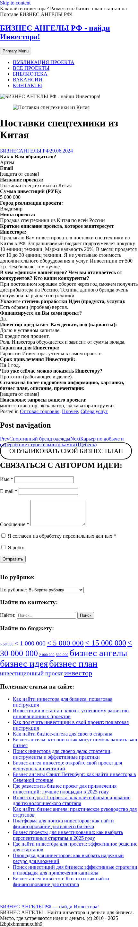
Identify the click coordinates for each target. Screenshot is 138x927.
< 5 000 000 (65, 643)
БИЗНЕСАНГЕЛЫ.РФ (25, 150)
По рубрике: (13, 589)
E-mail (8, 491)
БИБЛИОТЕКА (30, 74)
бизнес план (73, 663)
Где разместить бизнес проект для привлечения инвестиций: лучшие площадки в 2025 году (64, 788)
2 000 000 (47, 655)
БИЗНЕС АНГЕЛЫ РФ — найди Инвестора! (49, 906)
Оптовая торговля (39, 411)
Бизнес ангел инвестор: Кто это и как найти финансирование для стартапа (61, 881)
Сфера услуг (94, 411)
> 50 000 (6, 644)
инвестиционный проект (31, 673)
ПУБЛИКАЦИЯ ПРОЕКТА (43, 62)
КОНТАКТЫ (27, 85)
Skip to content (15, 2)
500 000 (62, 655)
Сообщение (14, 524)
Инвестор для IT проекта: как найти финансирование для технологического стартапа (71, 800)
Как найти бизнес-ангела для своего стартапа (62, 734)
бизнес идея (24, 663)
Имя (6, 479)
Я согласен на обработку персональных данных (61, 536)
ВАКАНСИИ (27, 79)
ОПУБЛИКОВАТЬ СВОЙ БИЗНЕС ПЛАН (66, 451)
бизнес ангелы (98, 653)
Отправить (13, 559)
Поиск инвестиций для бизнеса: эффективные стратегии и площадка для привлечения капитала (75, 870)
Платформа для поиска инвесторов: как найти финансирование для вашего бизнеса (63, 823)
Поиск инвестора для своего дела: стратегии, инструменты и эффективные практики (62, 754)
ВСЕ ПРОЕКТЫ (31, 68)
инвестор (78, 673)
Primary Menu (16, 51)
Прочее (70, 411)
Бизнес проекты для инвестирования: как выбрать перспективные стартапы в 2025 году (68, 835)
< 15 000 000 (105, 643)
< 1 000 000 (30, 643)
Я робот (15, 547)
